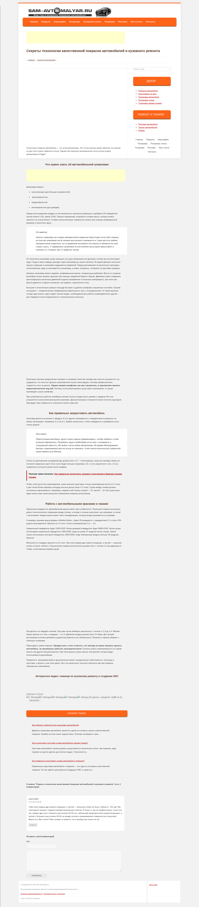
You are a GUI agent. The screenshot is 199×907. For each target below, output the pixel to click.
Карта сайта (153, 885)
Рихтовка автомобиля (148, 124)
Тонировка (110, 22)
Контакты (150, 22)
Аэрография (60, 22)
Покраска (45, 22)
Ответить (33, 825)
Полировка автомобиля (148, 97)
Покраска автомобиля (148, 91)
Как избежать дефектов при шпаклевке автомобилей (55, 725)
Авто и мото (137, 22)
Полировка (74, 22)
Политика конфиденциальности (31, 894)
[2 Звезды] (45, 697)
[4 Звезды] (70, 697)
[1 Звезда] (32, 697)
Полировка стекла (92, 22)
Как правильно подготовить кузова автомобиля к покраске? (58, 761)
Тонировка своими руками (150, 103)
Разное (141, 130)
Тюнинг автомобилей (147, 127)
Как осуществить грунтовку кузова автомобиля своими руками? (60, 743)
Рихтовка (122, 22)
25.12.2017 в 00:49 (35, 802)
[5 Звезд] (82, 697)
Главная (34, 22)
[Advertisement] (75, 37)
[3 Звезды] (57, 697)
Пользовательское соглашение (54, 894)
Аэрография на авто (147, 94)
